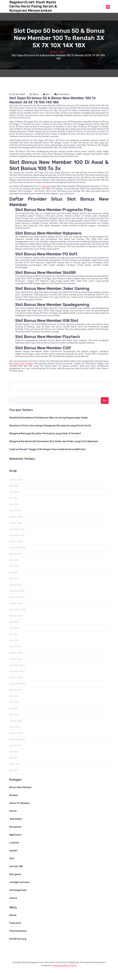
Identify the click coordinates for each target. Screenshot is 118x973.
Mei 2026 (13, 498)
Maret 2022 (14, 727)
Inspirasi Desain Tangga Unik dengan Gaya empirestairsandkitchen (47, 449)
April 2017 (13, 770)
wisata (13, 898)
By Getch (34, 94)
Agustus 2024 (16, 616)
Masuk (13, 915)
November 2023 (17, 671)
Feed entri (15, 923)
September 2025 (17, 548)
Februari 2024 (16, 653)
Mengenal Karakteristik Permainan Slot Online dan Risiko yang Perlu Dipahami (53, 441)
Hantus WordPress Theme (65, 965)
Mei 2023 (13, 708)
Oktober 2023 (15, 677)
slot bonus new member (21, 363)
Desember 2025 (16, 529)
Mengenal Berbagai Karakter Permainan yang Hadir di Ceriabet (45, 433)
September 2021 (17, 739)
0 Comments (63, 94)
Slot (62, 51)
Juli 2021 (13, 752)
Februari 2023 (16, 721)
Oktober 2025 (15, 541)
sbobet (13, 850)
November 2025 (17, 535)
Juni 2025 (14, 566)
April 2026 (14, 504)
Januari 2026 (15, 523)
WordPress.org (17, 938)
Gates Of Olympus (19, 803)
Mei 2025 (13, 572)
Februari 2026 (16, 517)
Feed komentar (18, 931)
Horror (13, 811)
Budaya (13, 795)
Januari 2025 (15, 585)
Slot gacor (15, 874)
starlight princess (19, 882)
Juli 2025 (13, 560)
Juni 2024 (14, 628)
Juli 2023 (13, 696)
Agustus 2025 (16, 554)
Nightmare (15, 834)
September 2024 (17, 609)
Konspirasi (15, 826)
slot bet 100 (16, 866)
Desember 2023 (16, 665)
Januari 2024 (15, 659)
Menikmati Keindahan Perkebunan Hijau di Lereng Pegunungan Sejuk (48, 417)
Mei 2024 (13, 634)
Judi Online (15, 819)
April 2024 (14, 640)
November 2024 (17, 597)
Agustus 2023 (16, 690)
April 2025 (14, 578)
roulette (14, 842)
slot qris (46, 186)
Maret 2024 (14, 646)
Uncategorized (17, 890)
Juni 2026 (14, 492)
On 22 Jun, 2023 (17, 94)
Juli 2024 (13, 622)
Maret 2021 (14, 764)
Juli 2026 (13, 486)
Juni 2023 (14, 702)
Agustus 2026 (16, 480)
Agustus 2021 (15, 745)
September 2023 (17, 684)
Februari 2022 (16, 733)
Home (53, 51)
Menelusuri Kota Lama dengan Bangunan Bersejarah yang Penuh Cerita (50, 425)
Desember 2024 (16, 591)
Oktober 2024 (15, 603)
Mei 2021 (13, 758)
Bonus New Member (20, 787)
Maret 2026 (14, 510)
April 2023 (14, 714)
